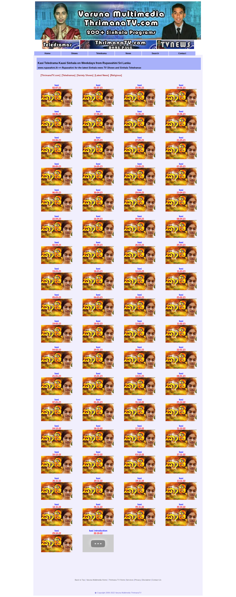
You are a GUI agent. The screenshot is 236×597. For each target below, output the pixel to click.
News (128, 53)
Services (130, 580)
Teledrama (101, 53)
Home (47, 53)
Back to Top (80, 580)
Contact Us (156, 580)
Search (155, 53)
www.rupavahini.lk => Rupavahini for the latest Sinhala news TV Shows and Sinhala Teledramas (89, 67)
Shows (74, 53)
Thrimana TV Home (117, 580)
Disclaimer (146, 580)
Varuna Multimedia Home (96, 580)
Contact (182, 53)
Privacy (138, 580)
